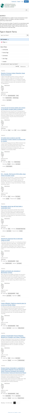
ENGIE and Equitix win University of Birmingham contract (10, 271)
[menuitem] (14, 1)
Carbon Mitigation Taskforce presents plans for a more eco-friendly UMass (13, 304)
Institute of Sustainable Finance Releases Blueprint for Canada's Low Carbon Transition (13, 336)
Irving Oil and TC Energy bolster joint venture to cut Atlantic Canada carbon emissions (13, 108)
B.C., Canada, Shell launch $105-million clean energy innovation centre (13, 174)
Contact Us (14, 1)
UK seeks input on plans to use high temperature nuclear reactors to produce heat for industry (13, 139)
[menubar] (17, 1)
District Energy (7, 85)
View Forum (3, 93)
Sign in (26, 1)
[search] (27, 35)
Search (18, 1)
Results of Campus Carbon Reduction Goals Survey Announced (13, 74)
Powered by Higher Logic (14, 412)
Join (22, 1)
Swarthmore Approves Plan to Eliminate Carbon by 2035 (12, 239)
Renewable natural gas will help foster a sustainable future (11, 207)
